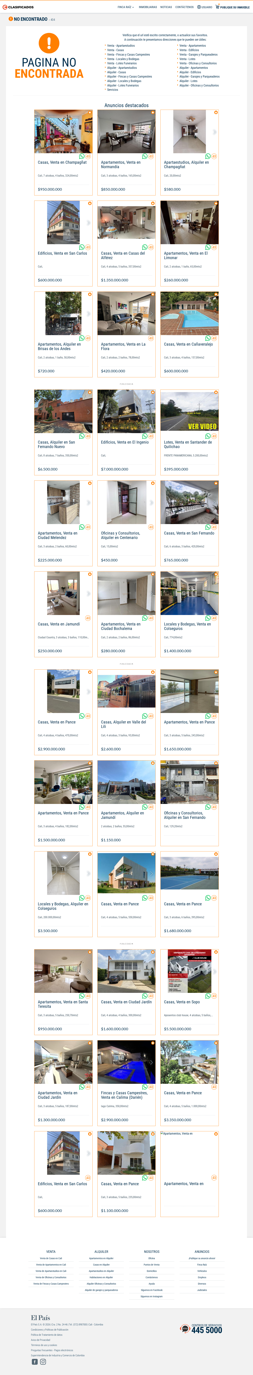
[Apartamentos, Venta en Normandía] (127, 131)
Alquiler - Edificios (190, 72)
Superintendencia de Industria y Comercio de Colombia (58, 1355)
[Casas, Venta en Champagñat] (63, 131)
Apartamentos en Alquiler (101, 1258)
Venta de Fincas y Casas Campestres (51, 1283)
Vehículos (202, 1271)
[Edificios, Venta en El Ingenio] (127, 411)
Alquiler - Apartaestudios (122, 67)
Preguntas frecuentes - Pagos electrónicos (52, 1350)
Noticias (166, 7)
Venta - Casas (115, 50)
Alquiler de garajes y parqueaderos (101, 1290)
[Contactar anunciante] (88, 157)
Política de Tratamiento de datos (46, 1334)
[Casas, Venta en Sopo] (190, 971)
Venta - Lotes (187, 59)
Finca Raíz (125, 7)
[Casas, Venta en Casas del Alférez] (127, 222)
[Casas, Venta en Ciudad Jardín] (127, 971)
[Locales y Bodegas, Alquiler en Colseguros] (63, 873)
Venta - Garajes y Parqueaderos (199, 54)
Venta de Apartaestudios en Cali (51, 1271)
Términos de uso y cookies (44, 1345)
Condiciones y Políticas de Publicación (49, 1329)
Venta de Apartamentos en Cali (51, 1264)
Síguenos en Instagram (152, 1296)
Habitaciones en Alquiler (101, 1277)
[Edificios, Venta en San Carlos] (63, 222)
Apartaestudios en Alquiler (101, 1271)
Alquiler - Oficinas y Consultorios (199, 85)
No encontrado (30, 19)
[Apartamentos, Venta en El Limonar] (190, 222)
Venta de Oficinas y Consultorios (51, 1277)
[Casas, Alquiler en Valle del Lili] (127, 691)
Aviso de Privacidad (40, 1340)
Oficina (151, 1258)
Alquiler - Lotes (188, 81)
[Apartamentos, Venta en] (190, 1153)
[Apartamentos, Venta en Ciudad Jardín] (63, 1062)
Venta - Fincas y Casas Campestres (128, 54)
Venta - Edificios (189, 50)
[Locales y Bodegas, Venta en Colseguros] (190, 593)
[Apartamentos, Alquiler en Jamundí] (127, 782)
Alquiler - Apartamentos (194, 67)
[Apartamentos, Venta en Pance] (190, 691)
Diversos (202, 1283)
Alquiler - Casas (116, 72)
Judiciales (202, 1290)
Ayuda (152, 1283)
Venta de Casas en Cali (51, 1258)
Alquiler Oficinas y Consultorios (101, 1283)
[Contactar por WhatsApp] (82, 157)
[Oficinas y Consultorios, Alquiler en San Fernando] (190, 782)
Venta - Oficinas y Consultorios (198, 63)
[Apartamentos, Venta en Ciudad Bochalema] (127, 593)
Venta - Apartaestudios (121, 45)
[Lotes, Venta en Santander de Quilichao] (190, 411)
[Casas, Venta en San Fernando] (190, 502)
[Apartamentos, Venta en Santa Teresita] (63, 971)
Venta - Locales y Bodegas (123, 59)
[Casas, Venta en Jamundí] (63, 593)
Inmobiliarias (148, 7)
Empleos (202, 1277)
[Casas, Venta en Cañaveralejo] (190, 313)
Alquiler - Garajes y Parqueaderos (200, 76)
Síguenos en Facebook (151, 1290)
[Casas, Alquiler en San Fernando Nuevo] (63, 411)
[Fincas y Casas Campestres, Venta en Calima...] (127, 1062)
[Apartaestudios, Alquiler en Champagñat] (190, 131)
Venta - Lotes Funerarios (122, 63)
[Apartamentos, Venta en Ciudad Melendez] (63, 502)
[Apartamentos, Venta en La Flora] (127, 313)
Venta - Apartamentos (193, 45)
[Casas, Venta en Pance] (63, 691)
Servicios (112, 89)
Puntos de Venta (152, 1264)
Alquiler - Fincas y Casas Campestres (129, 76)
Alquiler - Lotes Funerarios (123, 85)
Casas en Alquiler (101, 1264)
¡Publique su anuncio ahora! (202, 1258)
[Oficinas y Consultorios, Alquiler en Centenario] (127, 502)
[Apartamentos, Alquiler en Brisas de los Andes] (63, 313)
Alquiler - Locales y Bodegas (124, 81)
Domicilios (152, 1271)
